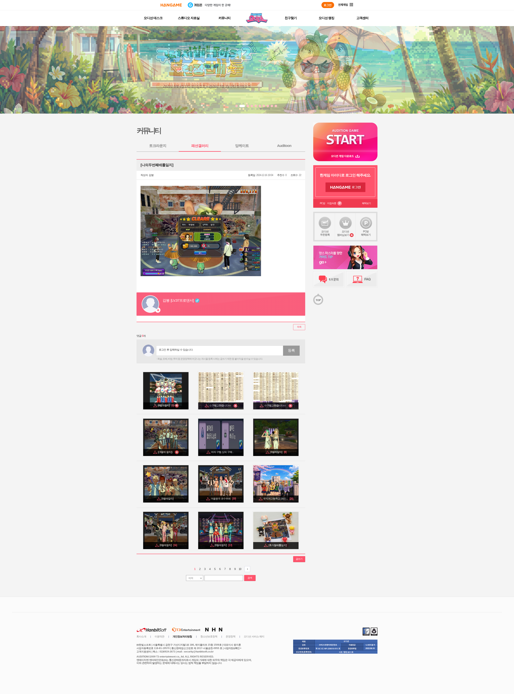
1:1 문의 (328, 279)
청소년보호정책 (208, 636)
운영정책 (230, 636)
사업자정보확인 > (232, 648)
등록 (291, 350)
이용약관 (159, 636)
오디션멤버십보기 (343, 233)
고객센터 (362, 18)
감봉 (151, 175)
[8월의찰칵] (166, 405)
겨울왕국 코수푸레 (223, 498)
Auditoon (284, 146)
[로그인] (327, 5)
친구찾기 (291, 18)
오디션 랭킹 (326, 18)
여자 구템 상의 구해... (223, 452)
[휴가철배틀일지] (277, 545)
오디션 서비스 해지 (254, 636)
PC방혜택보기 (366, 233)
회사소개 (141, 636)
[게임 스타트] (345, 137)
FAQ (361, 279)
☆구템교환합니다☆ (221, 405)
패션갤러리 (199, 146)
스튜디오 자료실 (189, 18)
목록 (299, 327)
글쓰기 (299, 559)
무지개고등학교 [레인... (278, 498)
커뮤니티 (224, 18)
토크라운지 (157, 146)
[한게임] (171, 5)
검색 (250, 577)
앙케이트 (242, 146)
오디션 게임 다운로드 (345, 156)
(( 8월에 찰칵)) (166, 452)
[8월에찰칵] (278, 452)
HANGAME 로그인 (345, 187)
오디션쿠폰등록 (325, 233)
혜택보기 (366, 203)
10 (240, 569)
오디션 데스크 (153, 18)
